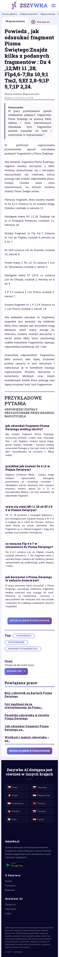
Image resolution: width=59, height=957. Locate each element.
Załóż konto (10, 909)
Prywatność (10, 885)
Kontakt (8, 881)
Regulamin (10, 890)
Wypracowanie (31, 93)
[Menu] (53, 5)
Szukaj (8, 913)
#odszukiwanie (16, 642)
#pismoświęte (23, 635)
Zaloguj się (10, 904)
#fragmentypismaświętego (23, 648)
